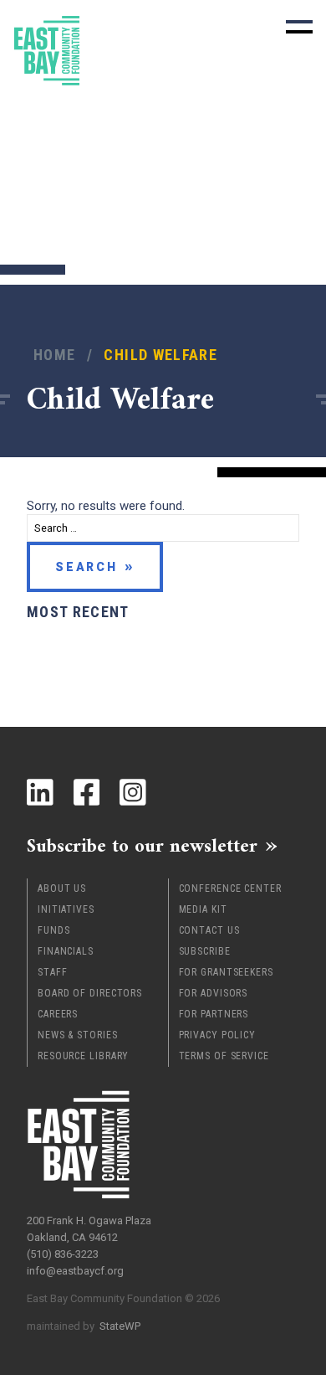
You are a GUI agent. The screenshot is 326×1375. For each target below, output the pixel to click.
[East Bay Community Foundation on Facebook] (87, 792)
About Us (62, 888)
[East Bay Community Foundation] (47, 50)
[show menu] (299, 27)
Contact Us (209, 930)
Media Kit (203, 909)
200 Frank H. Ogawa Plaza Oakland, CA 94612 (89, 1229)
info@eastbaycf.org (75, 1270)
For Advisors (213, 993)
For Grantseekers (226, 972)
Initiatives (66, 909)
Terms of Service (224, 1056)
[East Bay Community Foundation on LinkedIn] (40, 792)
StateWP (119, 1326)
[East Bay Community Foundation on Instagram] (133, 792)
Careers (58, 1014)
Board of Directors (90, 993)
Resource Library (83, 1056)
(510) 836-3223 (63, 1254)
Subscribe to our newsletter (142, 845)
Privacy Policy (218, 1035)
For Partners (214, 1014)
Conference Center (230, 888)
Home (54, 354)
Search (86, 567)
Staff (53, 972)
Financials (66, 951)
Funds (54, 930)
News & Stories (78, 1035)
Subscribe (205, 951)
